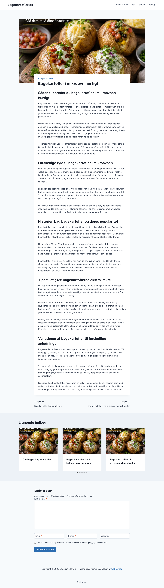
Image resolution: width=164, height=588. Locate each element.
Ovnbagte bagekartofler (37, 459)
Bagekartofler (122, 4)
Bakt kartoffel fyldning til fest (48, 404)
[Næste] (141, 449)
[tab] (77, 472)
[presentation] (38, 441)
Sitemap (151, 4)
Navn (38, 536)
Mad (40, 79)
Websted (105, 536)
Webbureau (116, 569)
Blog (133, 4)
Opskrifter (48, 79)
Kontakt (141, 4)
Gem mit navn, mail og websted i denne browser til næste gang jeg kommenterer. (72, 542)
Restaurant (82, 582)
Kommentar (40, 499)
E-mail (72, 536)
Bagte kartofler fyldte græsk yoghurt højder (109, 404)
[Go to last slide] (22, 449)
